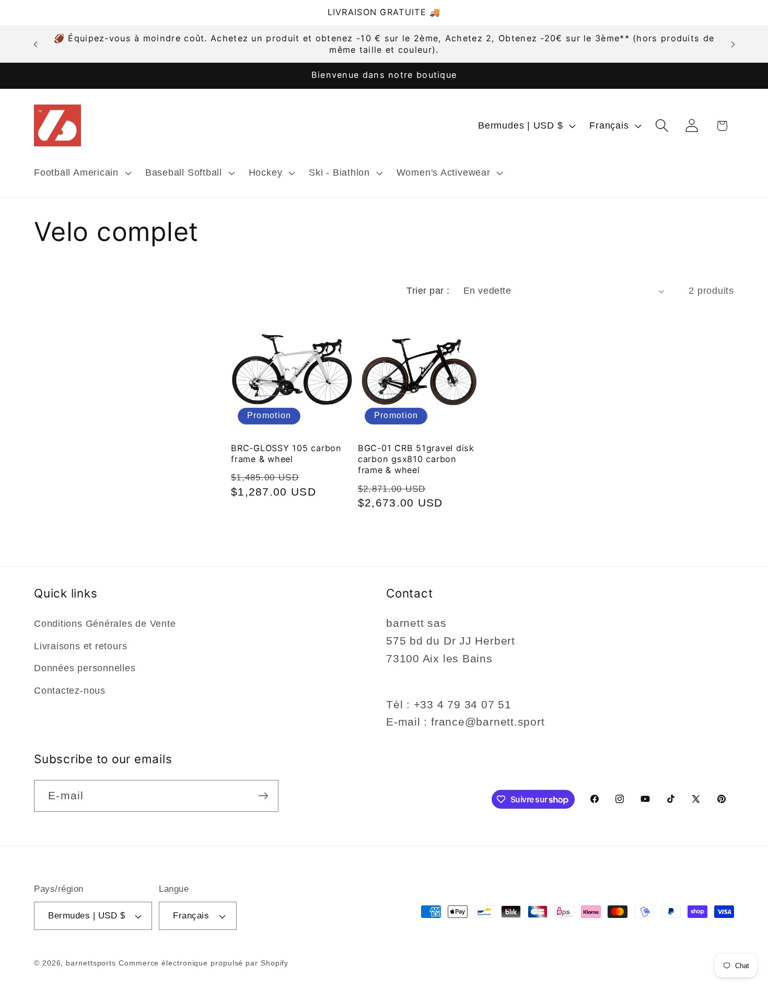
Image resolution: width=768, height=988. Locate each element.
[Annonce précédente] (35, 44)
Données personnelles (85, 668)
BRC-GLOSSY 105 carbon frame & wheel (286, 453)
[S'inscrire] (263, 796)
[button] (81, 173)
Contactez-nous (70, 690)
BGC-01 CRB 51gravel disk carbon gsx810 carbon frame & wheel (416, 459)
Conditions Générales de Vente (105, 624)
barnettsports (91, 963)
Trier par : (428, 290)
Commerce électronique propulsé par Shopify (203, 963)
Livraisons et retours (80, 646)
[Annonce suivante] (733, 44)
